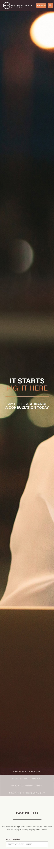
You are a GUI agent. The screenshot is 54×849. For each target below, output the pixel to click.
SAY (41, 5)
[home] (17, 5)
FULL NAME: (13, 839)
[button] (50, 5)
